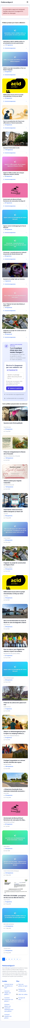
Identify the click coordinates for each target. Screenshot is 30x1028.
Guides (4, 981)
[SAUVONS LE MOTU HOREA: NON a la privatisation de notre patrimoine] (15, 37)
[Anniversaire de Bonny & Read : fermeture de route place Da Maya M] (15, 195)
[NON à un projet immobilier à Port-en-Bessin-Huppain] (15, 64)
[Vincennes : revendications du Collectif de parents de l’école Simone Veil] (15, 248)
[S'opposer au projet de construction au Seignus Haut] (15, 326)
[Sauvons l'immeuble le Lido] (15, 143)
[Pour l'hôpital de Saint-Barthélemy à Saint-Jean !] (15, 300)
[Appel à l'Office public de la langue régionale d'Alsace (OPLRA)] (15, 169)
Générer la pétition (16, 388)
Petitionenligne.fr (7, 2)
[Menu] (27, 2)
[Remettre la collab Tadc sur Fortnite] (15, 274)
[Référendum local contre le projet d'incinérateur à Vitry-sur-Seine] (15, 90)
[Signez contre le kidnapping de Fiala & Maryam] (15, 222)
